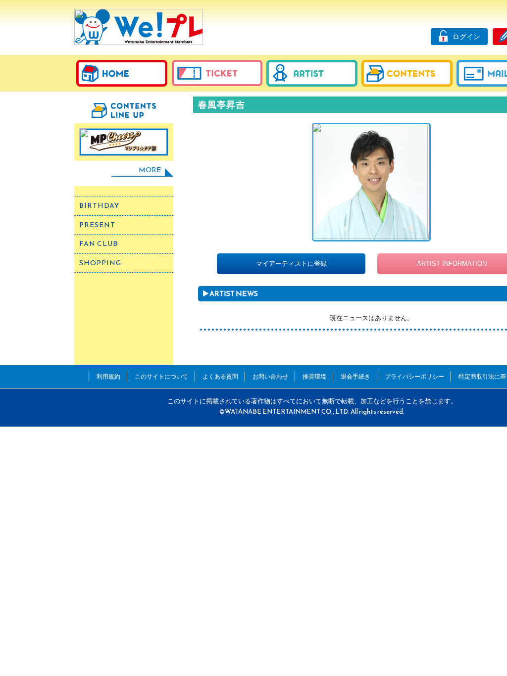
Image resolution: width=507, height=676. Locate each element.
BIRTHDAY (99, 205)
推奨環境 (314, 376)
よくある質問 (220, 376)
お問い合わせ (270, 376)
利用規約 (108, 376)
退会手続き (355, 376)
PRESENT (97, 225)
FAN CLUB (98, 244)
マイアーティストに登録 (291, 263)
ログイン (466, 37)
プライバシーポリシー (414, 376)
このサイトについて (161, 376)
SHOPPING (100, 263)
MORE (150, 170)
